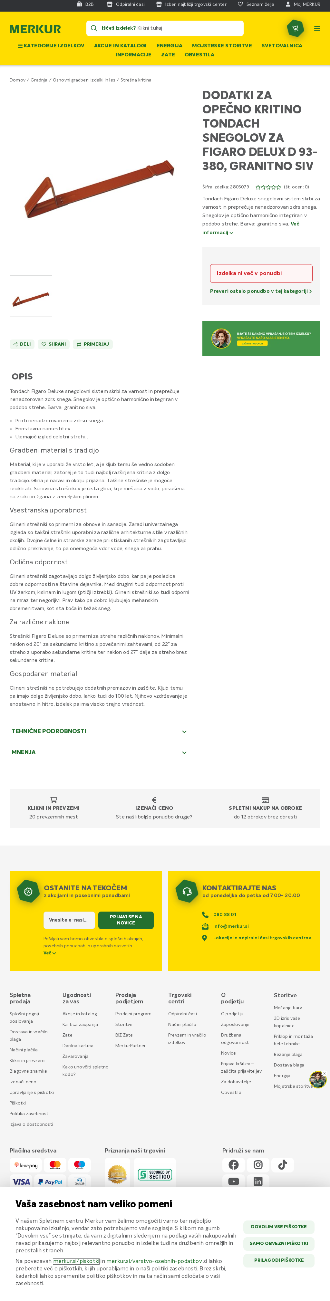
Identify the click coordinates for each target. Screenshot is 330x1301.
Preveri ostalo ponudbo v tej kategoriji (259, 291)
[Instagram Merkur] (258, 1165)
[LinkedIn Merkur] (258, 1182)
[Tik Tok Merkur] (282, 1165)
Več (48, 953)
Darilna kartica (78, 1046)
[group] (31, 296)
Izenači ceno (154, 808)
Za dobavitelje (236, 1082)
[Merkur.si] (35, 30)
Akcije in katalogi (120, 46)
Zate (168, 55)
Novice (228, 1053)
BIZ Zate (124, 1035)
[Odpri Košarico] (295, 28)
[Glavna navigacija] (317, 28)
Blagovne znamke (28, 1071)
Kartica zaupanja (80, 1024)
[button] (99, 174)
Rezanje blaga (288, 1054)
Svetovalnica (282, 46)
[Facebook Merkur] (233, 1165)
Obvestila (199, 55)
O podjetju (232, 1014)
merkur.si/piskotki (76, 1261)
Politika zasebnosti (30, 1114)
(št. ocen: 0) (296, 187)
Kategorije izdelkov (53, 46)
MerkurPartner (130, 1046)
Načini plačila (24, 1050)
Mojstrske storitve (222, 46)
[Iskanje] (94, 28)
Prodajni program (133, 1014)
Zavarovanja (76, 1056)
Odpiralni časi (182, 1014)
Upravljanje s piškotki (32, 1092)
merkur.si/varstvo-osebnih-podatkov (154, 1261)
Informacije (133, 55)
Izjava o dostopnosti (31, 1124)
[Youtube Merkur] (233, 1182)
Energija (170, 46)
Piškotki (18, 1103)
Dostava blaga (289, 1065)
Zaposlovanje (235, 1024)
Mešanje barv (288, 1008)
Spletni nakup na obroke (265, 808)
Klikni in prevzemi (54, 808)
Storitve (124, 1024)
